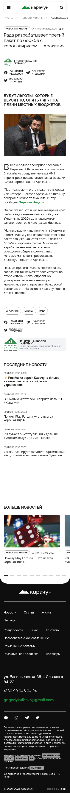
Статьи (29, 612)
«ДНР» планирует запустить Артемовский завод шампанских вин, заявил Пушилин (35, 453)
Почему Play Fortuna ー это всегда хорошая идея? (28, 418)
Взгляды (9, 620)
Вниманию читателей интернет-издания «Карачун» (33, 400)
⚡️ (32, 381)
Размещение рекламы (19, 646)
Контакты (52, 630)
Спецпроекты (13, 630)
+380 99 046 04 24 (20, 691)
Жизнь (46, 612)
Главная (9, 18)
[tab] (6, 575)
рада (42, 311)
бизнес (28, 311)
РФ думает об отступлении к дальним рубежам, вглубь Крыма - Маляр (31, 435)
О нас (34, 630)
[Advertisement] (35, 479)
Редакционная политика (21, 654)
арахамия (12, 311)
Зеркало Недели (31, 202)
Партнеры (53, 654)
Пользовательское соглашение (26, 638)
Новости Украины (32, 18)
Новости (10, 612)
